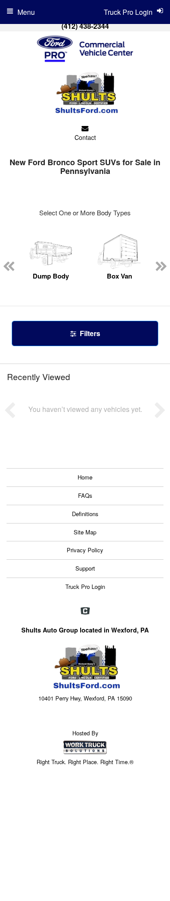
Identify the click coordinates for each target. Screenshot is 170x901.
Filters (89, 333)
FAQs (85, 495)
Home (85, 477)
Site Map (85, 532)
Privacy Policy (85, 550)
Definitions (85, 514)
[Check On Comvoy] (85, 611)
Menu (26, 12)
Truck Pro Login (85, 586)
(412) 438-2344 (85, 26)
